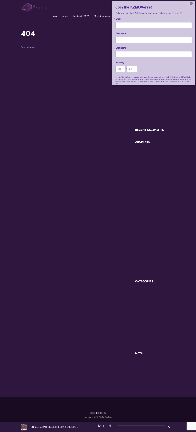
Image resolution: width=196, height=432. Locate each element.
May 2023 (140, 228)
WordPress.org (142, 377)
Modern (139, 328)
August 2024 (141, 194)
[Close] (191, 3)
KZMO (138, 322)
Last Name (120, 48)
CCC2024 (140, 300)
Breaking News (142, 288)
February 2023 (142, 239)
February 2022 (142, 267)
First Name (120, 33)
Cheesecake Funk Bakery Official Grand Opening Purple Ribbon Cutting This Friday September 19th (154, 93)
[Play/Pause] (100, 426)
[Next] (104, 426)
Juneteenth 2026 (81, 16)
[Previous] (95, 426)
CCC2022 (140, 294)
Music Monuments (102, 16)
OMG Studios (141, 333)
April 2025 (140, 171)
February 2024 (142, 205)
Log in (138, 360)
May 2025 (140, 166)
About (65, 16)
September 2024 (143, 188)
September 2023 (143, 211)
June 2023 (140, 222)
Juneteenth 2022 (143, 311)
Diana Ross (140, 305)
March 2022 (141, 262)
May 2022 (140, 256)
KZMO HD (96, 413)
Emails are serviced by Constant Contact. (167, 81)
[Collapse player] (169, 426)
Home (54, 16)
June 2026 (140, 149)
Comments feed (142, 371)
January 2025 (141, 183)
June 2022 (140, 250)
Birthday (119, 62)
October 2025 (142, 154)
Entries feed (141, 366)
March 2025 (141, 177)
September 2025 (143, 160)
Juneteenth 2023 (143, 316)
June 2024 (140, 199)
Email (118, 19)
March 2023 (141, 233)
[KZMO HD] (34, 10)
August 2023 (141, 216)
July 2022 (139, 245)
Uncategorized (142, 339)
